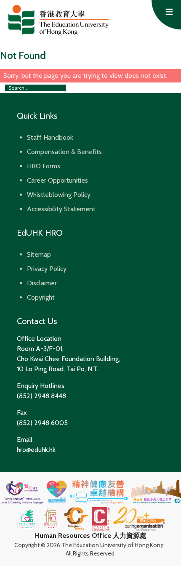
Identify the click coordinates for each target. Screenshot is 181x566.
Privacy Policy (47, 269)
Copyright (41, 297)
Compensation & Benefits (64, 152)
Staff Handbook (50, 137)
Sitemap (39, 254)
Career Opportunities (57, 180)
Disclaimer (42, 283)
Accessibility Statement (61, 209)
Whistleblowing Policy (58, 195)
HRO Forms (43, 166)
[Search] (68, 87)
